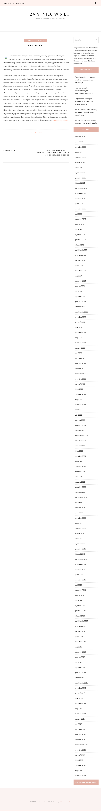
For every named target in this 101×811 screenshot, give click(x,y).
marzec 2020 (80, 533)
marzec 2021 (80, 472)
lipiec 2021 (79, 451)
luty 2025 (78, 229)
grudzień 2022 (80, 363)
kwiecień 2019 (80, 590)
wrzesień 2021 (80, 441)
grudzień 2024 (80, 240)
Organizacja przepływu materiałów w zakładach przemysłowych (84, 101)
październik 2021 (81, 436)
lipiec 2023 (79, 327)
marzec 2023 (80, 348)
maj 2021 (78, 461)
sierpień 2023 (80, 322)
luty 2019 (78, 600)
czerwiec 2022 (80, 394)
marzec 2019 (80, 595)
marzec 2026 (80, 162)
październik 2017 (81, 683)
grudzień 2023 (80, 302)
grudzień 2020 (80, 487)
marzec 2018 (80, 657)
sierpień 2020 (80, 508)
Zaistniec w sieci (50, 14)
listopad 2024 (80, 245)
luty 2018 (78, 662)
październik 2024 (81, 250)
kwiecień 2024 (80, 281)
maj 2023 (78, 338)
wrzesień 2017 (80, 688)
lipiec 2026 (79, 142)
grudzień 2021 (80, 425)
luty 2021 (78, 477)
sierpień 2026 (80, 137)
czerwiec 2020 (80, 518)
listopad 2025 (80, 183)
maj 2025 (78, 214)
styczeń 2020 (80, 544)
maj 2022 (78, 400)
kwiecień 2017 (80, 714)
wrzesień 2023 (80, 317)
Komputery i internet (36, 40)
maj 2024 (78, 276)
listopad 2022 (80, 369)
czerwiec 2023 (80, 332)
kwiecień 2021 (80, 466)
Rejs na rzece (10, 150)
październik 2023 (81, 312)
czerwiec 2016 (80, 765)
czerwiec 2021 (80, 456)
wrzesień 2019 (80, 564)
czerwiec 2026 (80, 147)
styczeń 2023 (80, 358)
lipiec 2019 (79, 575)
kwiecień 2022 (80, 405)
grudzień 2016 (80, 734)
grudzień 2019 (80, 549)
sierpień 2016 (80, 755)
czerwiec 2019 (80, 580)
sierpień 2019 (80, 569)
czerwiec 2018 (80, 642)
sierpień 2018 (80, 631)
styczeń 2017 (80, 729)
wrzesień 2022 (80, 379)
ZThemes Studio (65, 802)
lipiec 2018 (79, 636)
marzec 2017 (80, 719)
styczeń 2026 (80, 173)
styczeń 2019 (80, 606)
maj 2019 (78, 585)
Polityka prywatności (14, 3)
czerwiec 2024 (80, 271)
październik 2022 (81, 374)
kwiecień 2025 (80, 219)
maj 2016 (78, 771)
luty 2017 (78, 724)
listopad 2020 (80, 492)
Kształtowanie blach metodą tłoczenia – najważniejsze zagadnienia (86, 112)
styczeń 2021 (80, 482)
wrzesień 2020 (80, 503)
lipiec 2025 (79, 204)
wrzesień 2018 (80, 626)
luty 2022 (78, 415)
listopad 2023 (80, 307)
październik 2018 (81, 621)
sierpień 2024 (80, 260)
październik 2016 (81, 745)
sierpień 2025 (80, 198)
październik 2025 (81, 188)
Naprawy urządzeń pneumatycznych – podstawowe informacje (84, 91)
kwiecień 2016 (80, 776)
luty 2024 (78, 291)
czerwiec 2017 (80, 703)
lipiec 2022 (79, 389)
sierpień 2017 (80, 693)
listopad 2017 (80, 678)
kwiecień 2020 (80, 528)
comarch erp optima (60, 120)
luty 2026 (78, 168)
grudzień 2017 (80, 673)
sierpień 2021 (80, 446)
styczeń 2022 (80, 420)
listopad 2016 (80, 740)
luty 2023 (78, 353)
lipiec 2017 (79, 698)
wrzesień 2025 (80, 193)
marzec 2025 (80, 224)
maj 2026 (78, 152)
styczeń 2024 (80, 296)
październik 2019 (81, 559)
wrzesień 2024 (80, 255)
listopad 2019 (80, 554)
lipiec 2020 (79, 513)
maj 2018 (78, 647)
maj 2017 (78, 709)
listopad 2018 (80, 616)
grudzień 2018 (80, 611)
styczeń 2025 (80, 235)
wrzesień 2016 (80, 750)
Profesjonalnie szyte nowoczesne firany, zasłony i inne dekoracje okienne (53, 152)
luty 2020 (78, 539)
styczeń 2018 (80, 667)
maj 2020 (78, 523)
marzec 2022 (80, 410)
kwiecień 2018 (80, 652)
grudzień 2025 (80, 178)
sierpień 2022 (80, 384)
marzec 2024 (80, 286)
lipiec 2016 (79, 760)
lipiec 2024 (79, 265)
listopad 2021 (80, 430)
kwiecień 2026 (80, 157)
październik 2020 (81, 497)
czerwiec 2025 (80, 209)
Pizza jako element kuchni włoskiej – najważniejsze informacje (85, 80)
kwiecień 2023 (80, 343)
